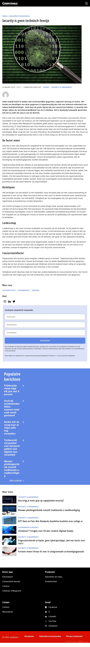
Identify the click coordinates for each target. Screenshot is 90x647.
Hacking (35, 290)
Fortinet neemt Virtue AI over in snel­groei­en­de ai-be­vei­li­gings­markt (51, 551)
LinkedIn (52, 616)
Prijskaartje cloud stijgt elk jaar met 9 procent (11, 390)
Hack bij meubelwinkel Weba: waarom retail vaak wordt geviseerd (11, 408)
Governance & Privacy (28, 527)
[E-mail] (5, 301)
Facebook (53, 607)
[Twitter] (14, 301)
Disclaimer (29, 636)
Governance (23, 290)
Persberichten (51, 581)
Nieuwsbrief (7, 612)
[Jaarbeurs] (75, 644)
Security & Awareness (20, 16)
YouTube (52, 621)
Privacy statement (74, 636)
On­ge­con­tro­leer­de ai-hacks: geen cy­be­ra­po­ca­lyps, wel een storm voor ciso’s (51, 542)
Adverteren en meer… (54, 577)
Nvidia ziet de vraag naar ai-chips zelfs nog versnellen (11, 428)
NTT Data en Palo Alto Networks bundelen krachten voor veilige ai (50, 521)
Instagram (53, 626)
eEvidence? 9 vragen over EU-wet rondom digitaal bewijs (45, 530)
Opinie (46, 87)
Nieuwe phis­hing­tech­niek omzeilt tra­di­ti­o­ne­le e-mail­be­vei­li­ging (49, 510)
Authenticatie (9, 290)
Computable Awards (11, 581)
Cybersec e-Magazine (11, 591)
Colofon (5, 586)
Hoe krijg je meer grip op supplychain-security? (41, 500)
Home (5, 16)
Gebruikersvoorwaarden (50, 636)
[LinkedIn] (9, 301)
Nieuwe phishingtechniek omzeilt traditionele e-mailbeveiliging (12, 468)
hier (56, 356)
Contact (5, 607)
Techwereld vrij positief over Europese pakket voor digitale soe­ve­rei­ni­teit (12, 447)
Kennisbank (7, 577)
